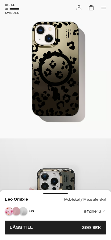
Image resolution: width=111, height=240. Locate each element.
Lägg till (55, 227)
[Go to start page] (12, 9)
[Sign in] (79, 8)
